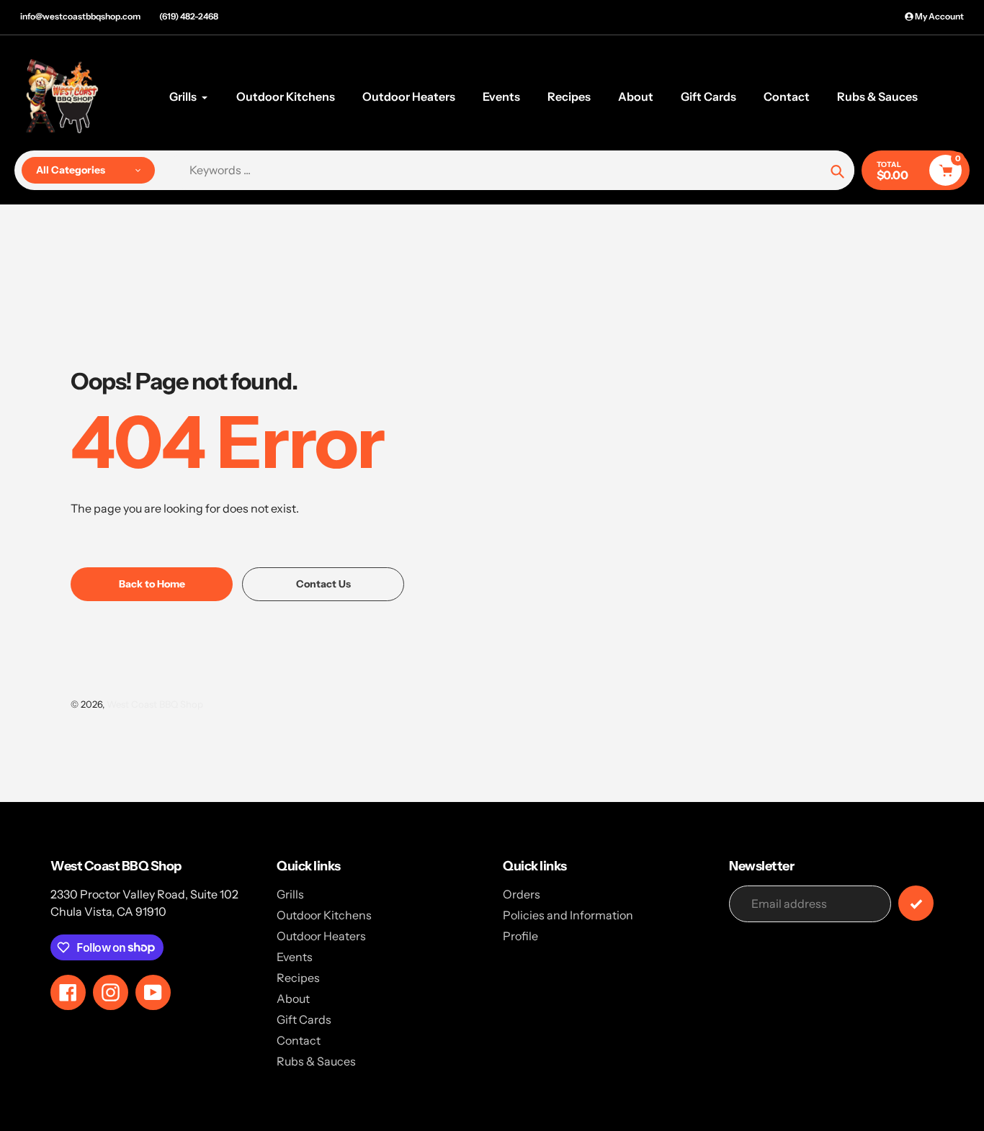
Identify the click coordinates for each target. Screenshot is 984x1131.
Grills (290, 894)
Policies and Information (568, 915)
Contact (299, 1040)
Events (295, 957)
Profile (520, 936)
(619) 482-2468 (188, 16)
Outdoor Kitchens (324, 915)
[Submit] (916, 903)
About (293, 998)
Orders (521, 894)
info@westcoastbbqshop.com (80, 16)
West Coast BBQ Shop (155, 704)
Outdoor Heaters (321, 936)
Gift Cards (304, 1019)
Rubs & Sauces (316, 1061)
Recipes (298, 977)
